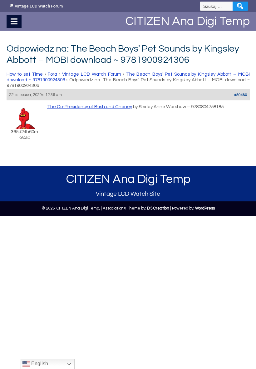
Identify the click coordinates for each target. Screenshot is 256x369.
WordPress (205, 208)
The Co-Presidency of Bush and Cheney (89, 106)
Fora (52, 74)
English (39, 363)
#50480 (240, 95)
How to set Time (25, 74)
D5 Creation (158, 208)
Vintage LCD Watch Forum (39, 6)
